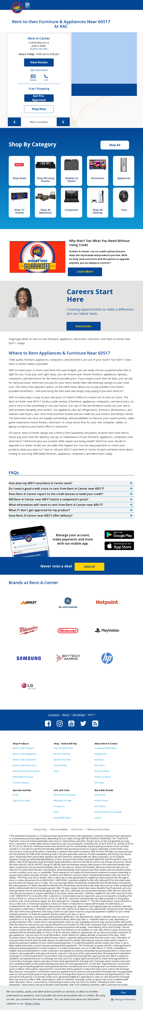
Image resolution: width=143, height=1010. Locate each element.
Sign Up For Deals (21, 800)
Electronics (97, 178)
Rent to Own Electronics (24, 765)
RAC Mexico (100, 806)
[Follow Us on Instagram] (59, 727)
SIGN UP (89, 567)
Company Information (105, 748)
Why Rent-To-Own (62, 800)
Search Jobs (83, 326)
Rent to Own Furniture (23, 748)
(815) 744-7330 (40, 48)
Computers (71, 209)
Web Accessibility (58, 829)
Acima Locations (103, 776)
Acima (98, 817)
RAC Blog (99, 782)
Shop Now (39, 109)
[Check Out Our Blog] (95, 727)
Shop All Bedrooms (45, 211)
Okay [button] (123, 992)
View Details (39, 62)
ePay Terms (77, 829)
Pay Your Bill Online (63, 748)
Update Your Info (62, 759)
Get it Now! (100, 794)
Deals (15, 794)
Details (33, 79)
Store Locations (102, 771)
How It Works (60, 765)
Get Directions (39, 70)
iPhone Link (119, 547)
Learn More (85, 271)
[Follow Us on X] (83, 727)
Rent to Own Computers (24, 759)
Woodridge (79, 714)
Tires (124, 209)
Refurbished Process (23, 776)
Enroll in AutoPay (62, 753)
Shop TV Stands (19, 211)
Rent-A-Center (39, 38)
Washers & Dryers (71, 179)
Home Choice (101, 800)
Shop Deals (19, 178)
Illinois (65, 714)
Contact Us (59, 806)
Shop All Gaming (98, 211)
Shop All (114, 145)
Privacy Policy (32, 1003)
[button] (123, 999)
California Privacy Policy (98, 829)
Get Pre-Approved (39, 98)
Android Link (119, 536)
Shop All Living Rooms (45, 179)
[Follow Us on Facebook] (48, 727)
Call (46, 79)
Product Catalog (21, 782)
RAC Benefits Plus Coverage (108, 812)
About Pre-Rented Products (26, 771)
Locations (53, 714)
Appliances (123, 178)
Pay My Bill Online (62, 817)
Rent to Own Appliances (24, 753)
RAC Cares (100, 765)
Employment (101, 753)
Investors (99, 759)
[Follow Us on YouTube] (71, 727)
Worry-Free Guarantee (65, 794)
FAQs (56, 771)
